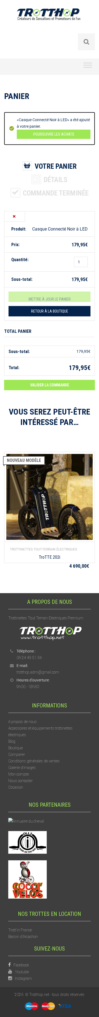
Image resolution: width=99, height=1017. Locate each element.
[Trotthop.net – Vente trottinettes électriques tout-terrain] (49, 20)
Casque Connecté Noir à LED (60, 229)
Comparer (16, 754)
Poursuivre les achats (53, 134)
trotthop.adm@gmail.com (37, 672)
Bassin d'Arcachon (23, 936)
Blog (11, 741)
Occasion (15, 787)
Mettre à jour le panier (50, 299)
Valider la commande (49, 385)
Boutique (15, 748)
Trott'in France (20, 930)
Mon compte (18, 774)
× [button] (14, 216)
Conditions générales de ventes (34, 761)
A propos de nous (22, 721)
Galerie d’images (22, 767)
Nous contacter (20, 781)
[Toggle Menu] (87, 67)
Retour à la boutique (49, 311)
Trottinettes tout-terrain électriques (43, 549)
